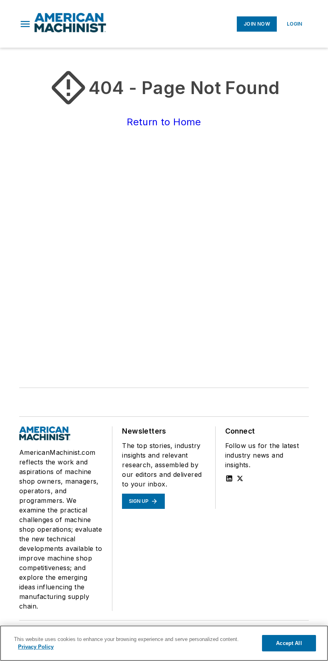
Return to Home (164, 122)
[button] (25, 24)
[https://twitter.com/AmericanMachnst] (240, 478)
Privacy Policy (36, 647)
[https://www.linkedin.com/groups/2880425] (229, 478)
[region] (164, 643)
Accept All (289, 643)
